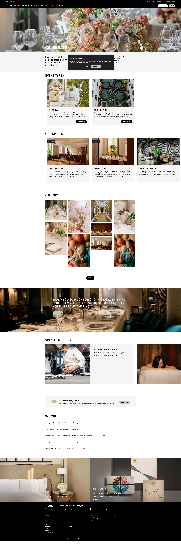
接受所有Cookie (95, 66)
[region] (91, 62)
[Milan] (11, 6)
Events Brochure (115, 60)
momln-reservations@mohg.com (100, 509)
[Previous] (49, 159)
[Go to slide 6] (54, 184)
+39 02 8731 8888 (115, 58)
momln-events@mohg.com (118, 56)
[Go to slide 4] (51, 184)
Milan (12, 1)
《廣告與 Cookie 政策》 (79, 62)
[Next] (131, 159)
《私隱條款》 (86, 62)
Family (46, 5)
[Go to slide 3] (50, 184)
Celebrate (36, 5)
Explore (30, 5)
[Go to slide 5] (52, 184)
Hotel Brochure (115, 63)
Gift (57, 5)
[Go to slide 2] (48, 184)
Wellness (24, 5)
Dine (19, 5)
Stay (15, 5)
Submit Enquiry (163, 5)
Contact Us (114, 509)
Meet (42, 5)
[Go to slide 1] (47, 184)
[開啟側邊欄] (6, 5)
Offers (61, 5)
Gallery (52, 5)
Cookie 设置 (85, 66)
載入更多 (90, 278)
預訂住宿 (172, 5)
